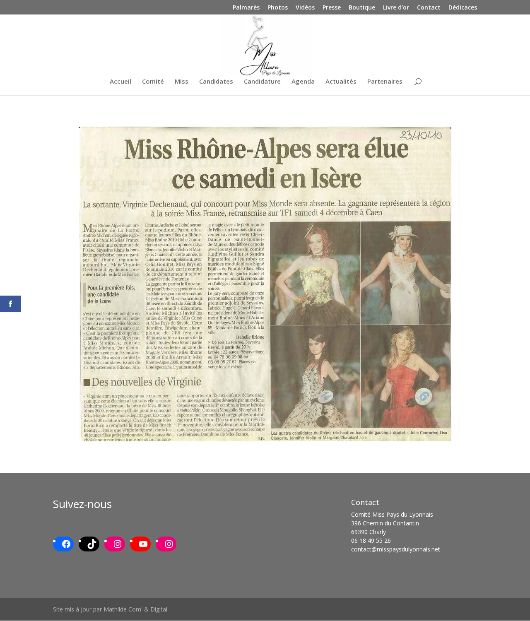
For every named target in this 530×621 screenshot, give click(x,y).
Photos (277, 8)
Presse (332, 8)
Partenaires (384, 81)
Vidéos (305, 8)
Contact (429, 8)
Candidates (216, 81)
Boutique (362, 8)
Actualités (341, 81)
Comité (153, 81)
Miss (181, 81)
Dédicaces (462, 8)
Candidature (262, 81)
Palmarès (246, 8)
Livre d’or (396, 8)
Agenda (303, 81)
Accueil (120, 81)
